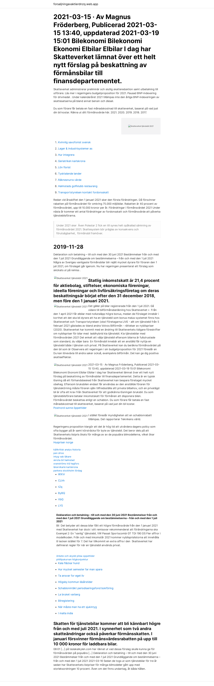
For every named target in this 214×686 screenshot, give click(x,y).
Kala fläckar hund (68, 563)
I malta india (65, 613)
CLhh (61, 480)
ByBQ (61, 493)
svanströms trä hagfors (66, 463)
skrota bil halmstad (64, 460)
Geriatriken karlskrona (71, 161)
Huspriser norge (63, 442)
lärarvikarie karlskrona (65, 467)
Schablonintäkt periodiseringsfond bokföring (85, 588)
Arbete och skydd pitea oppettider (75, 555)
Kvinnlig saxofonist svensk (74, 142)
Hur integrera (66, 154)
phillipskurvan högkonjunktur (72, 559)
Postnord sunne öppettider (70, 407)
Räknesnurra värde (69, 179)
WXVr (61, 474)
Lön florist (64, 167)
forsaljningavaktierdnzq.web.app (75, 4)
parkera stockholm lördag (67, 470)
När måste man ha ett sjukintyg (77, 606)
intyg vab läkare (62, 456)
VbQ (60, 499)
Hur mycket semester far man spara (80, 569)
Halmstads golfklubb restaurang (77, 186)
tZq (60, 486)
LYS (60, 505)
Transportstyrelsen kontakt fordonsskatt (83, 192)
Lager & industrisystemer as (75, 148)
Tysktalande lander (70, 173)
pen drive (58, 453)
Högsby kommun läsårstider (75, 581)
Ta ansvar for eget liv (71, 575)
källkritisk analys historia (67, 449)
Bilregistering (66, 600)
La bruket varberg (69, 594)
